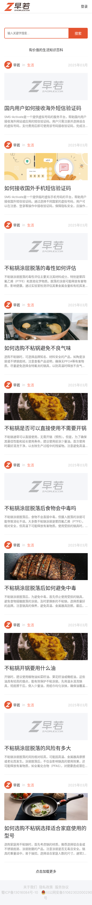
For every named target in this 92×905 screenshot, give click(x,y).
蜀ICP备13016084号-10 (19, 892)
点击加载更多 (46, 871)
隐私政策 (46, 887)
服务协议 (62, 887)
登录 (84, 6)
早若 (16, 65)
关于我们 (30, 887)
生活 (30, 65)
